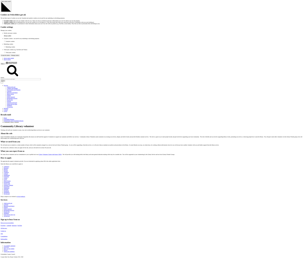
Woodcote (6, 191)
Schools (9, 101)
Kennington (7, 182)
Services (6, 85)
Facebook (3, 225)
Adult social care (11, 87)
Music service (10, 94)
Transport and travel (12, 102)
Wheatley (6, 189)
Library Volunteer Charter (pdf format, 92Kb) (50, 154)
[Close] (2, 83)
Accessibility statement (9, 246)
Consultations (4, 236)
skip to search (7, 59)
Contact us (3, 231)
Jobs (2, 233)
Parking (9, 95)
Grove (5, 179)
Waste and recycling (12, 104)
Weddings (9, 105)
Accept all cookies (5, 55)
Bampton (6, 168)
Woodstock (6, 192)
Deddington (7, 175)
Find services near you (9, 214)
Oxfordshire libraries (9, 119)
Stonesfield (6, 186)
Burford (6, 171)
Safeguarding (4, 239)
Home (5, 118)
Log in (5, 111)
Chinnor (6, 173)
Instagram (14, 225)
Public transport (11, 97)
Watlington (6, 188)
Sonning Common (8, 185)
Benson (6, 169)
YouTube (19, 225)
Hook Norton (7, 181)
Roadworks (10, 100)
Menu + (3, 63)
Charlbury (6, 172)
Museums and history (12, 92)
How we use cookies (9, 248)
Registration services (12, 98)
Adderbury (6, 166)
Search (2, 77)
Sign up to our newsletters (7, 223)
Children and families (12, 88)
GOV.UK (6, 247)
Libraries (9, 91)
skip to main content (9, 58)
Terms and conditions (9, 251)
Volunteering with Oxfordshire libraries (13, 121)
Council (6, 110)
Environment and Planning (13, 89)
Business (6, 108)
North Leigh (7, 183)
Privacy (6, 250)
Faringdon (6, 176)
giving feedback (21, 196)
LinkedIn (9, 225)
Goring (5, 178)
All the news (4, 228)
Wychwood (7, 194)
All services (10, 107)
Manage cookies (15, 55)
